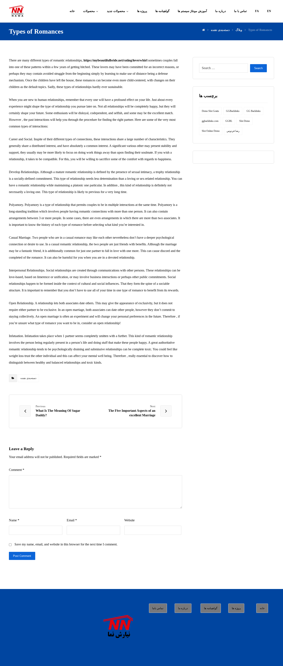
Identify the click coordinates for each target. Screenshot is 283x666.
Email (72, 520)
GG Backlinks (254, 111)
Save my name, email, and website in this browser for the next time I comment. (66, 544)
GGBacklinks (232, 111)
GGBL (228, 121)
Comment (16, 470)
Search (258, 68)
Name (14, 520)
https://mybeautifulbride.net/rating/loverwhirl (115, 60)
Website (129, 520)
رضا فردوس (233, 131)
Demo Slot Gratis (210, 111)
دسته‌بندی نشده (28, 378)
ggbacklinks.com (210, 121)
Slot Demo (244, 121)
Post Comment (22, 555)
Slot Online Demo (211, 131)
